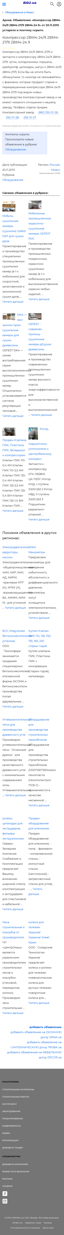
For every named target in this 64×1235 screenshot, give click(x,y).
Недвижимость (11, 1126)
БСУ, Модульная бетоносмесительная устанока (17, 636)
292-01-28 (12, 117)
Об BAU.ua (17, 1223)
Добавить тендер (12, 1147)
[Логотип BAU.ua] (29, 2)
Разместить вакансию (15, 1171)
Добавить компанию (15, 1164)
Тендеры (7, 1186)
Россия (55, 164)
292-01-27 (30, 117)
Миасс (55, 169)
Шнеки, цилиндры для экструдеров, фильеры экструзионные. (13, 828)
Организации (10, 1140)
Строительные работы (15, 1097)
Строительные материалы (18, 1089)
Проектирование (12, 1118)
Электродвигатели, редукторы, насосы (15, 552)
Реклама (7, 1179)
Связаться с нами (33, 1223)
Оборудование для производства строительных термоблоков (38, 729)
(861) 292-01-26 (48, 112)
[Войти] (59, 4)
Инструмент (9, 1104)
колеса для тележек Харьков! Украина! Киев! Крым (38, 932)
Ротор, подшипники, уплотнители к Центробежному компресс (39, 444)
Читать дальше (12, 301)
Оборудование (15, 149)
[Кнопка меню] (4, 4)
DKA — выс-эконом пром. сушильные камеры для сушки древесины (14, 330)
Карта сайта (48, 1228)
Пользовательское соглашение (25, 1228)
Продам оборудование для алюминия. (39, 823)
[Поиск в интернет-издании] (52, 4)
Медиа (6, 1133)
